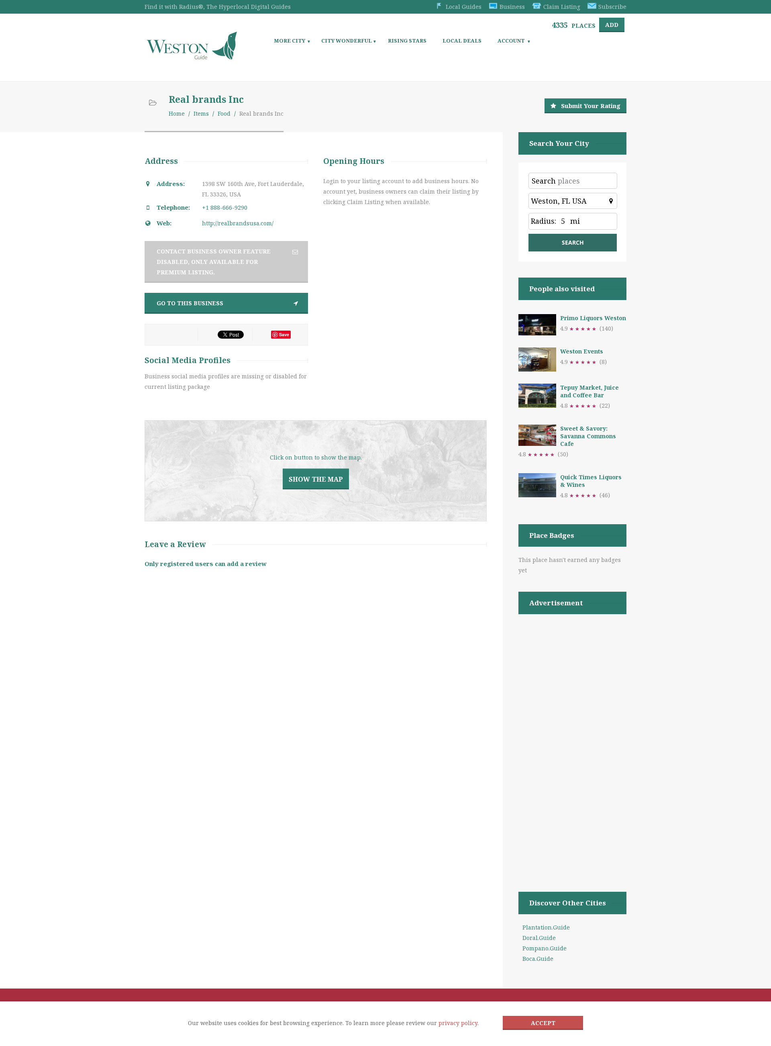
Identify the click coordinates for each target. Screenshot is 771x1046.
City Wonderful (346, 40)
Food (224, 113)
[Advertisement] (572, 742)
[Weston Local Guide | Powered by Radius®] (192, 56)
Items (201, 113)
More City (289, 40)
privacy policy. (459, 1023)
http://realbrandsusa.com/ (237, 223)
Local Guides (463, 6)
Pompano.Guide (544, 948)
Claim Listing (561, 6)
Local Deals (462, 40)
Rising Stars (407, 40)
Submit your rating (590, 106)
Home (177, 113)
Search (544, 181)
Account (511, 40)
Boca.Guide (537, 958)
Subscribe (612, 6)
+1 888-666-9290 (224, 207)
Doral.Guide (539, 938)
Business (512, 6)
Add (611, 25)
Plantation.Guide (546, 927)
